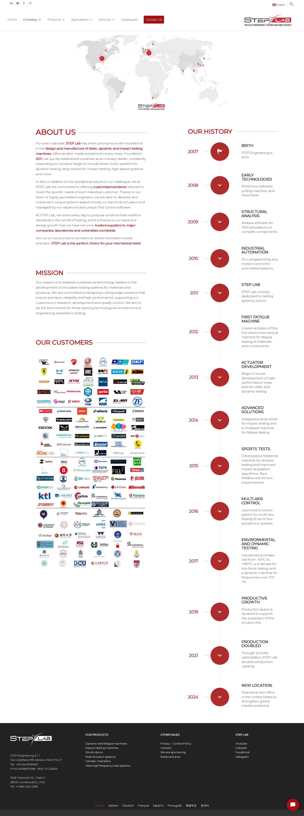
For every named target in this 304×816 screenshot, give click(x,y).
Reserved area (170, 756)
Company (30, 19)
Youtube (241, 743)
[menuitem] (278, 4)
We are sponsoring (173, 752)
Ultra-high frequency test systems (107, 765)
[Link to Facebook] (24, 3)
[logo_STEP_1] (268, 18)
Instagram (242, 756)
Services (105, 19)
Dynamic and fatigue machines (106, 743)
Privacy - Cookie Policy (175, 743)
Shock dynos (94, 752)
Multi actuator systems (100, 756)
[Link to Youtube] (18, 3)
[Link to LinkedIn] (11, 3)
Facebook (243, 752)
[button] (292, 5)
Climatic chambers (98, 761)
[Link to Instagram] (30, 3)
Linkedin (241, 747)
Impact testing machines (101, 747)
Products (54, 19)
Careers (165, 747)
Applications (80, 19)
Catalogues (129, 19)
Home (12, 19)
